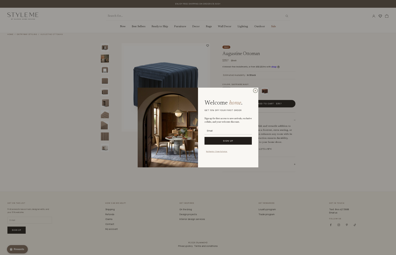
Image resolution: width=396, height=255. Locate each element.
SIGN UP (228, 140)
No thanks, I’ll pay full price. (216, 151)
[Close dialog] (255, 90)
